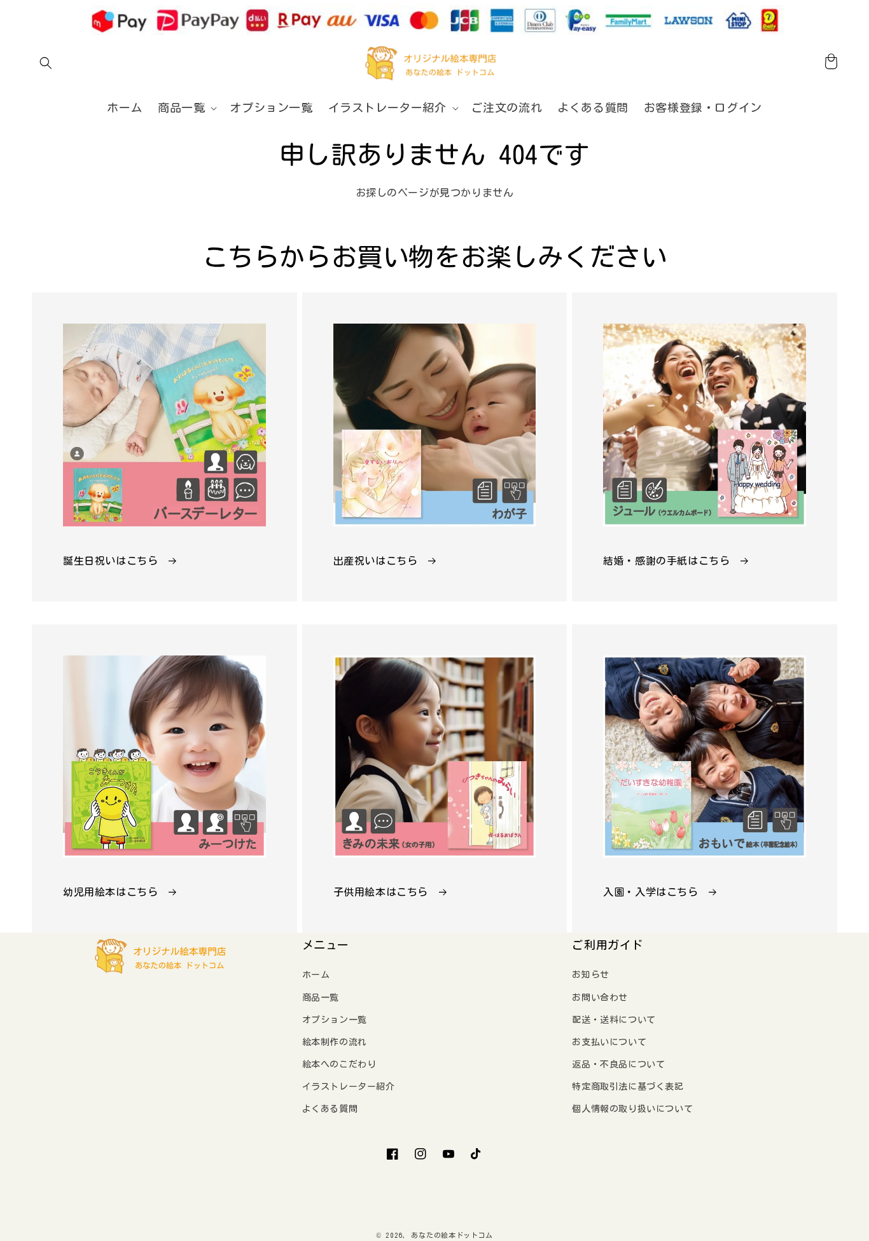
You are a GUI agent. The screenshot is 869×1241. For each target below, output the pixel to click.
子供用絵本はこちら (380, 892)
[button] (46, 63)
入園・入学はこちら (650, 892)
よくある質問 (330, 1108)
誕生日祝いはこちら (110, 561)
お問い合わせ (600, 997)
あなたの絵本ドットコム (452, 1234)
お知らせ (590, 974)
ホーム (316, 974)
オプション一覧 (334, 1019)
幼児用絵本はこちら (110, 892)
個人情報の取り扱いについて (632, 1108)
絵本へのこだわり (339, 1064)
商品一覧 (320, 997)
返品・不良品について (618, 1064)
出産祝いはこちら (375, 561)
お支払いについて (609, 1042)
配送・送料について (613, 1019)
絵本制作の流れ (334, 1042)
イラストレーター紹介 (348, 1086)
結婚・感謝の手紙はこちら (666, 561)
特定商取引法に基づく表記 (627, 1086)
